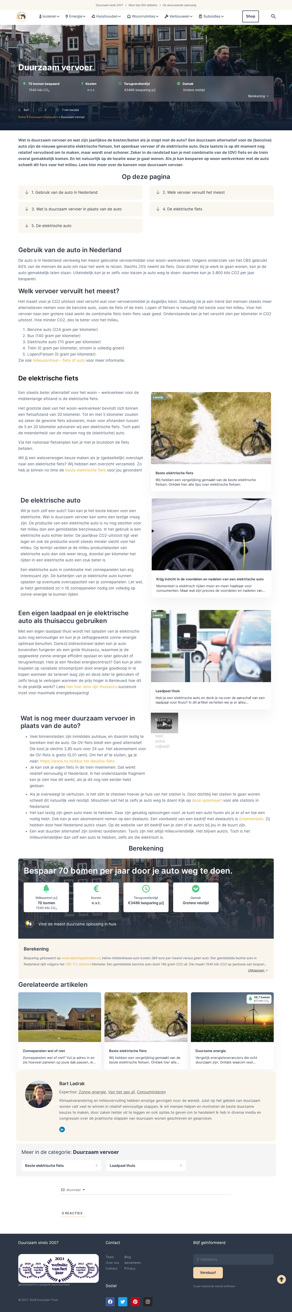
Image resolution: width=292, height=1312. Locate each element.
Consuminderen (151, 1092)
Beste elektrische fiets (44, 1165)
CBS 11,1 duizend (78, 964)
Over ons (112, 1263)
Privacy (130, 1268)
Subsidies (212, 16)
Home (22, 117)
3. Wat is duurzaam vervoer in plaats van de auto (76, 209)
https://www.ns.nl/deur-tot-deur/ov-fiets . (78, 761)
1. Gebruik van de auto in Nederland (64, 192)
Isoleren (49, 16)
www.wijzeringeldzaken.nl (81, 958)
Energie (75, 16)
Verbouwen (179, 16)
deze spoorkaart (207, 800)
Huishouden (107, 16)
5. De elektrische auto (51, 225)
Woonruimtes (143, 16)
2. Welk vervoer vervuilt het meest (194, 192)
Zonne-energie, (93, 1092)
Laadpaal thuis (122, 1165)
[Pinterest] (135, 1301)
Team (110, 1257)
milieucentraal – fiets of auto (59, 360)
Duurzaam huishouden (43, 117)
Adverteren (132, 1263)
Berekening (257, 96)
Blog (127, 1257)
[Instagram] (147, 1301)
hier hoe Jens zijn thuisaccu (91, 686)
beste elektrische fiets (85, 470)
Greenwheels (251, 819)
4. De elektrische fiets (182, 209)
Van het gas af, (122, 1092)
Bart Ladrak (72, 1083)
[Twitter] (122, 1301)
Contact (111, 1268)
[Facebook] (110, 1301)
